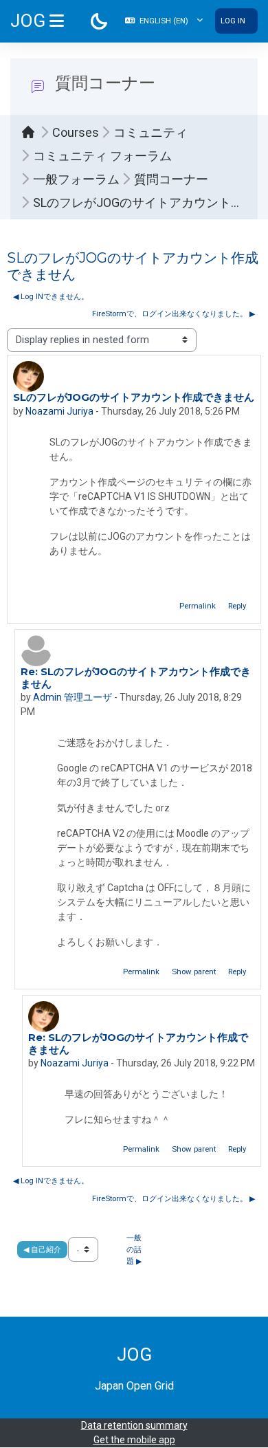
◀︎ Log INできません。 (51, 296)
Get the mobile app (134, 1439)
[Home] (31, 132)
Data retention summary (134, 1425)
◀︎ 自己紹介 (42, 1249)
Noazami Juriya (59, 411)
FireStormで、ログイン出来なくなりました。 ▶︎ (173, 313)
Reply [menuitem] (237, 606)
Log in (233, 20)
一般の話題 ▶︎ (134, 1249)
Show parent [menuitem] (194, 971)
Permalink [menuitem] (197, 606)
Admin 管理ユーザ (72, 697)
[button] (164, 21)
